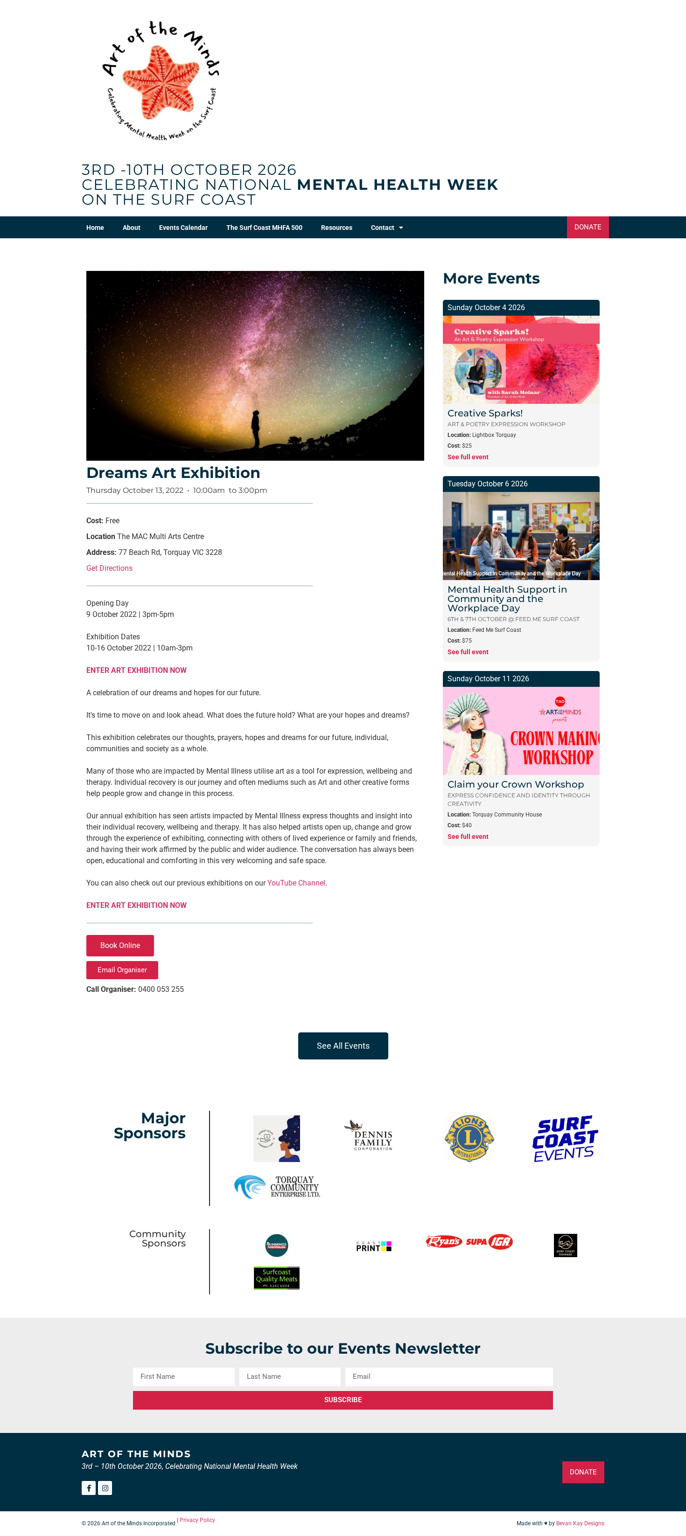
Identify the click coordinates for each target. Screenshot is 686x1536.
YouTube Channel (296, 883)
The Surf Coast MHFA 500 (264, 227)
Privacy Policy (197, 1520)
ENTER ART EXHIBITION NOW (136, 670)
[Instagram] (105, 1488)
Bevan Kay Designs (580, 1523)
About (131, 227)
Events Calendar (183, 227)
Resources (336, 227)
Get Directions (109, 568)
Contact (382, 227)
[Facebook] (89, 1488)
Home (95, 227)
